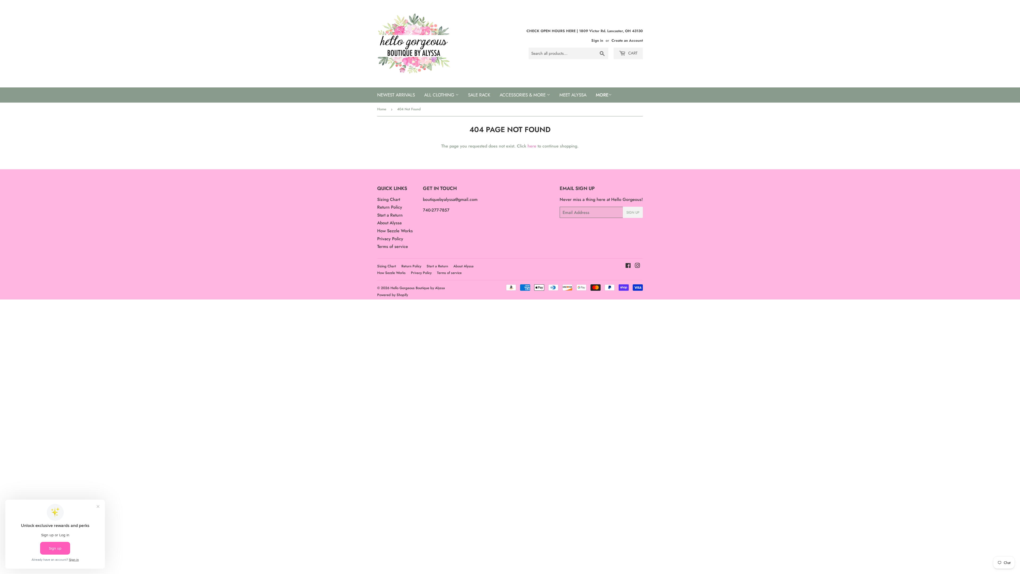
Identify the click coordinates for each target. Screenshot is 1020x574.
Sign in (597, 40)
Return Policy (389, 207)
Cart (632, 53)
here (532, 146)
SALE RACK (479, 95)
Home (381, 109)
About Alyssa (389, 223)
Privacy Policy (390, 239)
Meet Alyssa (572, 95)
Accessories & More (523, 95)
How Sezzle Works (395, 231)
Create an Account (627, 40)
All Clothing (440, 95)
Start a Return (390, 215)
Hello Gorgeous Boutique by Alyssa (417, 287)
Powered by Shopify (392, 294)
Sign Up (632, 212)
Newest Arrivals (396, 95)
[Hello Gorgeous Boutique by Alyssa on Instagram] (637, 266)
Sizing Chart (388, 199)
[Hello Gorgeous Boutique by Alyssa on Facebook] (628, 266)
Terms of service (392, 246)
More (602, 95)
